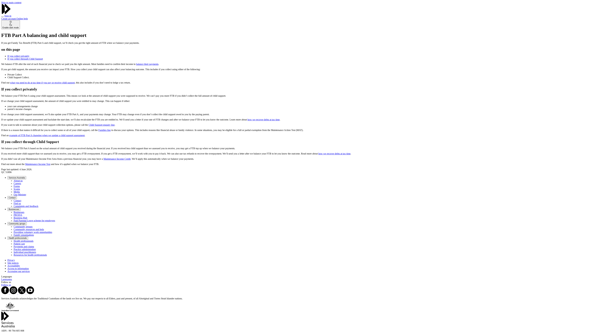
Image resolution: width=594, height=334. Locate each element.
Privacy (11, 260)
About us (18, 180)
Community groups (17, 224)
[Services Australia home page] (6, 13)
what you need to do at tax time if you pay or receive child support (42, 82)
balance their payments (147, 64)
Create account (8, 18)
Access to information (18, 268)
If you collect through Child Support (25, 59)
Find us (17, 203)
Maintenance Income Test (37, 164)
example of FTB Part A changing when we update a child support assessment (47, 135)
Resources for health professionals (30, 255)
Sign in (7, 16)
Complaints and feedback (26, 206)
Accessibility (13, 265)
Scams (17, 189)
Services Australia (17, 178)
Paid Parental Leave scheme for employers (34, 220)
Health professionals (18, 238)
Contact (12, 198)
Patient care (19, 243)
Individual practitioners (25, 252)
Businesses (14, 209)
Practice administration (25, 249)
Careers (17, 183)
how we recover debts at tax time (264, 119)
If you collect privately (18, 56)
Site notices (13, 263)
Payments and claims (24, 246)
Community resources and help (29, 229)
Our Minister (20, 194)
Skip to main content (11, 2)
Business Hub (20, 217)
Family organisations (24, 235)
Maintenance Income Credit (117, 159)
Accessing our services (18, 271)
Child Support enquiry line (102, 125)
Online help (22, 18)
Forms (17, 186)
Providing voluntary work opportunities (33, 232)
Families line (104, 130)
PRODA (18, 215)
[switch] (10, 24)
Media (17, 192)
